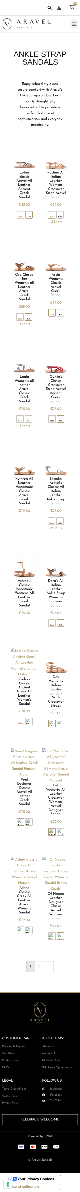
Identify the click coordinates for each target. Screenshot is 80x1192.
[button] (74, 24)
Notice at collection (22, 1186)
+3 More (55, 222)
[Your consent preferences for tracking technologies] (8, 1184)
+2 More (56, 528)
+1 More (24, 324)
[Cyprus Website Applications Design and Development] (47, 1136)
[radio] (20, 214)
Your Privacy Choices (35, 1179)
